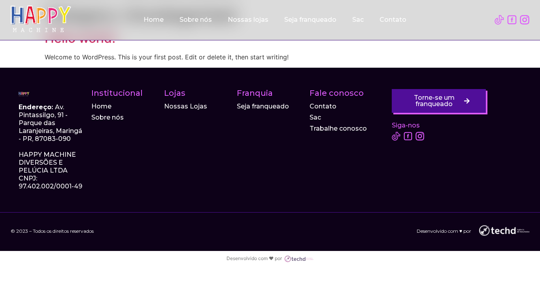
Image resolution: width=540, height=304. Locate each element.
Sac (358, 19)
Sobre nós (195, 19)
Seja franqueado (310, 19)
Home (153, 19)
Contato (393, 19)
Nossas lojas (248, 19)
